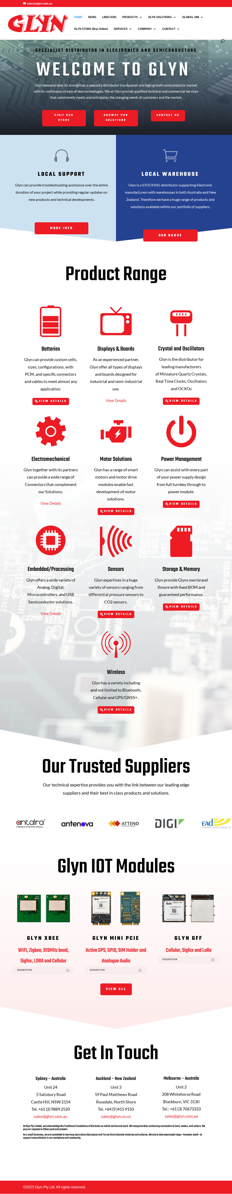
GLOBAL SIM (190, 17)
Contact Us (168, 115)
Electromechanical (50, 459)
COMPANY (145, 28)
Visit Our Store (64, 117)
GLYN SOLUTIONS (160, 17)
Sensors (116, 569)
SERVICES (121, 28)
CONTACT (168, 28)
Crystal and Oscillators (181, 348)
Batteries (50, 349)
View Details (53, 401)
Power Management (181, 459)
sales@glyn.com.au (50, 1116)
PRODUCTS (130, 17)
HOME (78, 17)
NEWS (92, 17)
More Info (61, 228)
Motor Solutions (116, 459)
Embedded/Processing (51, 569)
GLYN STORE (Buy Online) (91, 28)
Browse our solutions (116, 117)
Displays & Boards (115, 349)
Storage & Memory (181, 569)
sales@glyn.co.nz (116, 1116)
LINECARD (109, 17)
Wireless (116, 672)
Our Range (170, 235)
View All (116, 989)
